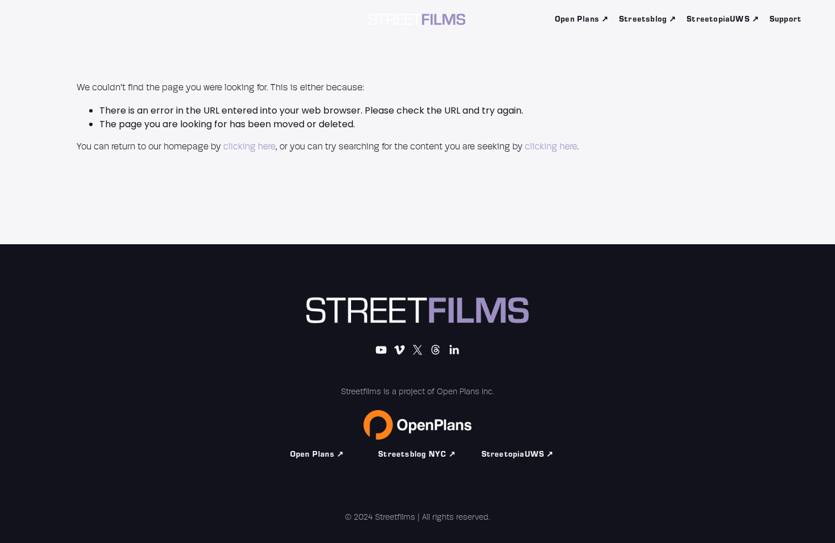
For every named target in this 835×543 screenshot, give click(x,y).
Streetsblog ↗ (648, 19)
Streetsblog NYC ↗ (417, 454)
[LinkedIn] (138, 19)
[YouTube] (52, 19)
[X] (95, 19)
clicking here (249, 147)
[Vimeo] (74, 19)
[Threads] (116, 19)
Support (785, 19)
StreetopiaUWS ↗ (723, 19)
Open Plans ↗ (582, 19)
